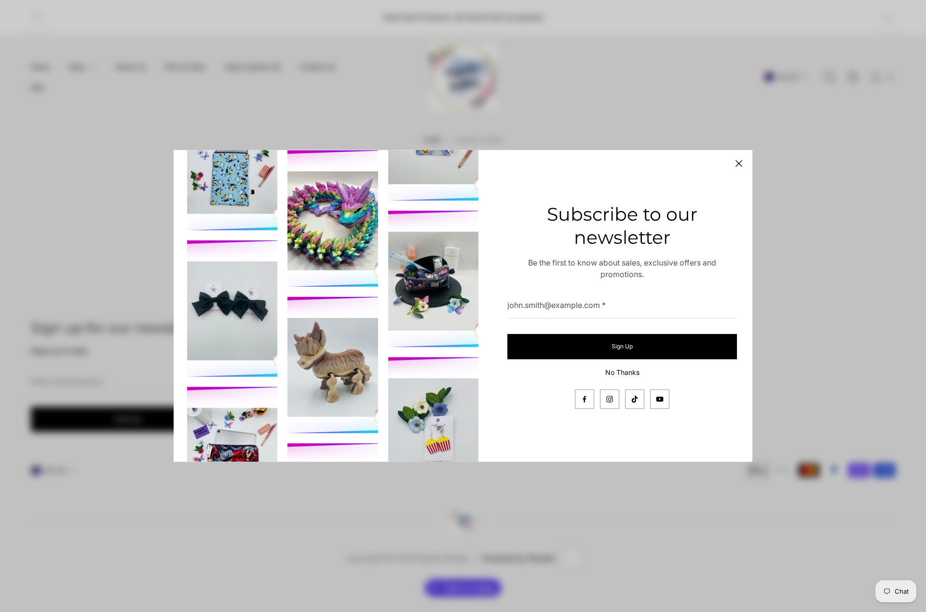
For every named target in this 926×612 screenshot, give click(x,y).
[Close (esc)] (739, 163)
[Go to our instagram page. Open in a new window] (609, 399)
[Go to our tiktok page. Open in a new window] (634, 399)
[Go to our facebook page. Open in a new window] (584, 399)
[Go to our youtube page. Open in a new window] (659, 399)
